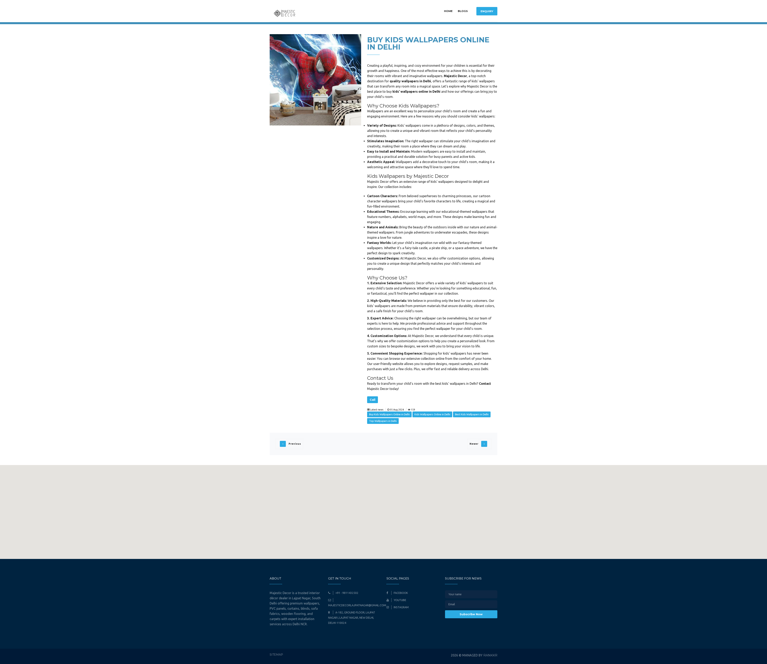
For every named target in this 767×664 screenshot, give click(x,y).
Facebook (400, 592)
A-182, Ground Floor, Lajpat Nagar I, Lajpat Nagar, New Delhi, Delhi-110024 (351, 617)
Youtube (399, 600)
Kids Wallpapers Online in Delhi (432, 414)
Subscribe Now (471, 614)
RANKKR (490, 655)
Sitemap (276, 654)
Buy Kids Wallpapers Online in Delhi (389, 414)
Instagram (401, 607)
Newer (474, 443)
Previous (294, 443)
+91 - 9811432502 (346, 592)
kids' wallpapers (483, 81)
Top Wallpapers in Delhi (383, 420)
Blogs (463, 11)
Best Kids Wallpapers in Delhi (472, 414)
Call (372, 400)
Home (448, 11)
